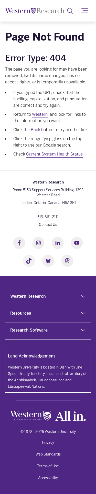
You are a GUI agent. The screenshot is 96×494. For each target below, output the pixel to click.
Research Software (29, 330)
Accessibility (48, 478)
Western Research (28, 296)
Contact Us (48, 224)
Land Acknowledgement (31, 356)
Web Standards (48, 454)
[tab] (48, 297)
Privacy (48, 442)
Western (40, 114)
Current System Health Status (54, 154)
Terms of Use (48, 466)
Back (35, 129)
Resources (20, 313)
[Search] (70, 10)
